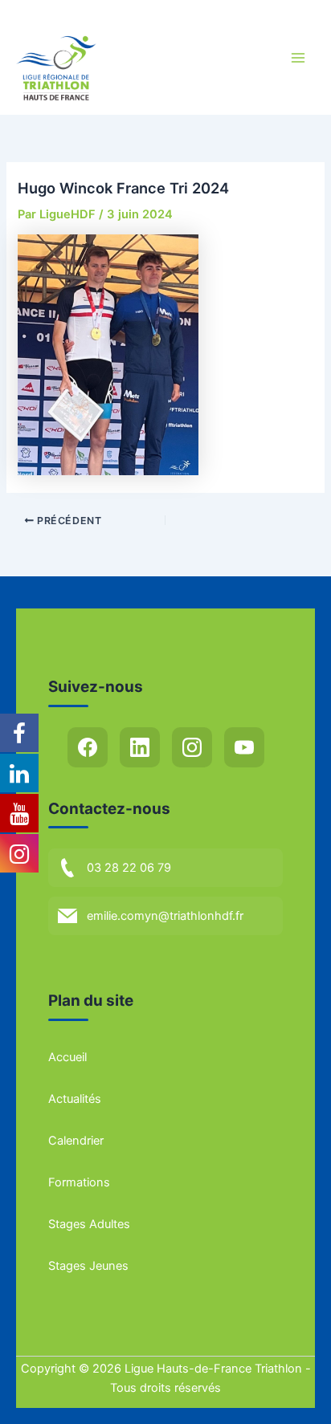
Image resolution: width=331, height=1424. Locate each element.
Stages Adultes (89, 1224)
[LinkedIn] (140, 747)
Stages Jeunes (88, 1266)
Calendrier (76, 1140)
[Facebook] (87, 747)
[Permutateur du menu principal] (298, 58)
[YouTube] (244, 747)
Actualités (74, 1099)
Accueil (67, 1057)
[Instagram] (192, 747)
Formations (79, 1182)
